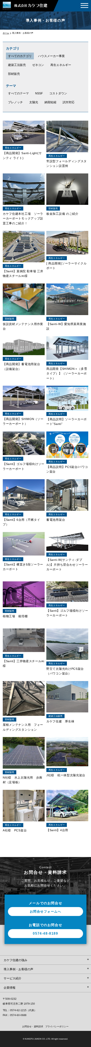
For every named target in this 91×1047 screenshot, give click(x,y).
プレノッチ (15, 102)
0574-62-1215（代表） (23, 1010)
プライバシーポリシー (57, 1026)
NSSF (39, 93)
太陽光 (33, 102)
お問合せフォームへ (45, 911)
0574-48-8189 (45, 933)
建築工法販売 (17, 65)
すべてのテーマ (18, 93)
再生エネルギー (60, 65)
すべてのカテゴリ (20, 56)
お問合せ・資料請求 (32, 1026)
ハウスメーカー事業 (51, 56)
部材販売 (14, 73)
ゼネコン (38, 65)
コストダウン (58, 93)
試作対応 (68, 102)
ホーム (6, 33)
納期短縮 (50, 102)
